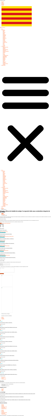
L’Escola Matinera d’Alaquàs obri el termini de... (7, 243)
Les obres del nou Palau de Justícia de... (6, 322)
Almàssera (4, 50)
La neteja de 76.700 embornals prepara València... (7, 252)
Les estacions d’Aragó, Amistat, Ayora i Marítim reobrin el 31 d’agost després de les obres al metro (15, 399)
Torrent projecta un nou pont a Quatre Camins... (7, 336)
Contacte (2, 405)
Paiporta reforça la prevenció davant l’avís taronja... (8, 257)
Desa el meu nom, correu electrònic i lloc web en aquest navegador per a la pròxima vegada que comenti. (14, 266)
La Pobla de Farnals (5, 55)
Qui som (2, 404)
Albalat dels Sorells (5, 47)
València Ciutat (3, 65)
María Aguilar (3, 214)
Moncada (4, 58)
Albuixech (4, 48)
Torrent (4, 44)
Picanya (4, 40)
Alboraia (4, 237)
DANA (8, 223)
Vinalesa (4, 64)
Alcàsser (4, 32)
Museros (4, 59)
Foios (3, 53)
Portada (2, 213)
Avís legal (2, 411)
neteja (9, 223)
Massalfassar (5, 56)
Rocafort (4, 62)
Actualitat (2, 208)
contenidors (5, 223)
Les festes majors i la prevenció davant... (6, 248)
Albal (3, 31)
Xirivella (4, 45)
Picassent (4, 41)
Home (2, 207)
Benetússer (4, 34)
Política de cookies (4, 408)
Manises (4, 37)
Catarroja (4, 36)
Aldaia (4, 174)
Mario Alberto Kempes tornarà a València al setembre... (8, 369)
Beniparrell (4, 35)
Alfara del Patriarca (5, 49)
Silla (3, 43)
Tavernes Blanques (5, 63)
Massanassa (4, 179)
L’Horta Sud (3, 29)
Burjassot (4, 193)
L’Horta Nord (3, 46)
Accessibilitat (3, 407)
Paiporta (4, 39)
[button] (25, 117)
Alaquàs (4, 30)
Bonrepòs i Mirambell (6, 51)
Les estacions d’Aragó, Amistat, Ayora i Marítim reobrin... (8, 332)
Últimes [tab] (2, 317)
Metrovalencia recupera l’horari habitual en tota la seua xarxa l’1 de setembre (12, 396)
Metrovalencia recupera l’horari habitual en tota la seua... (8, 327)
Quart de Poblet (5, 42)
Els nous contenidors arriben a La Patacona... (7, 238)
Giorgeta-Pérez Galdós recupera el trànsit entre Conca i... (8, 374)
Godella (4, 54)
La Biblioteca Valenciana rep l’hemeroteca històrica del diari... (9, 360)
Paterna (4, 60)
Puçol (3, 61)
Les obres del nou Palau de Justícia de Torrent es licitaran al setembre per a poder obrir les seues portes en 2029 (17, 393)
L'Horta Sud (4, 232)
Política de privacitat (4, 412)
